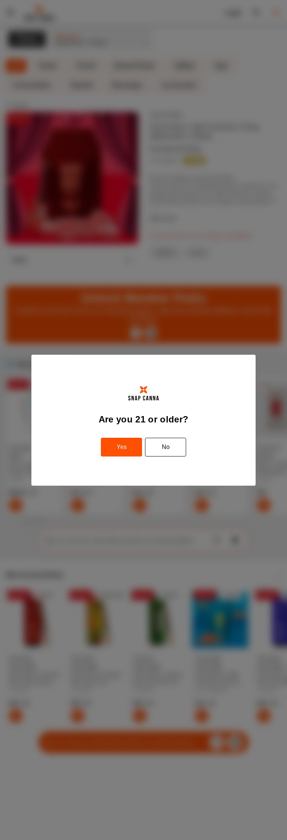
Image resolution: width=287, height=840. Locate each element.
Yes (122, 447)
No (166, 447)
